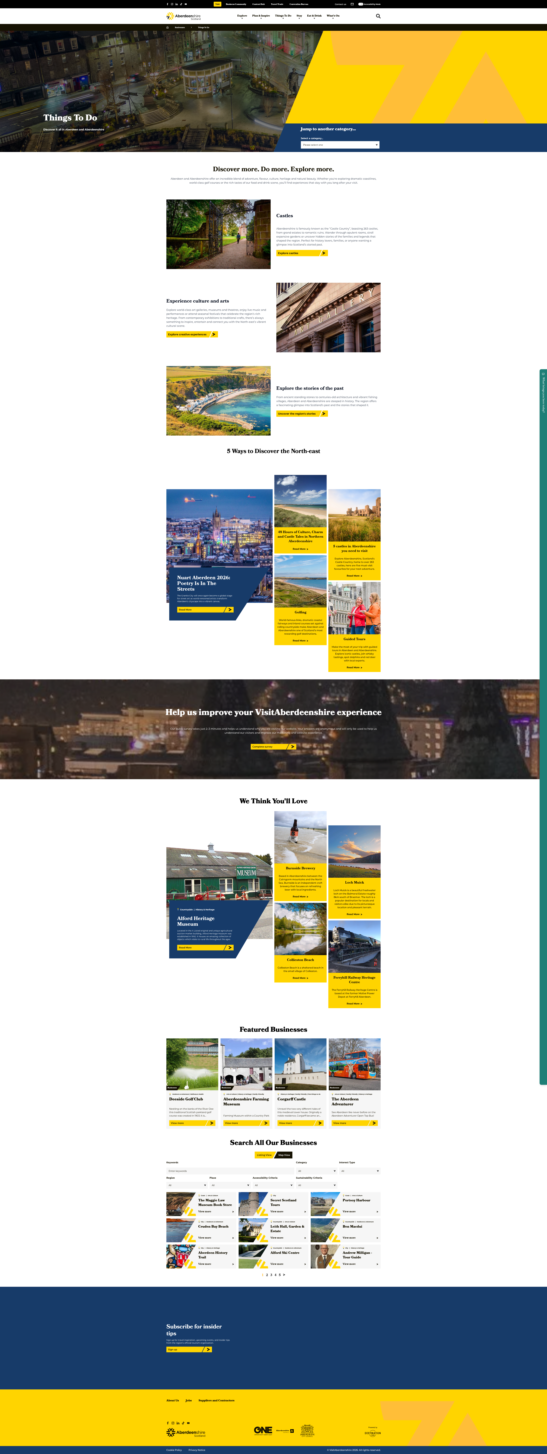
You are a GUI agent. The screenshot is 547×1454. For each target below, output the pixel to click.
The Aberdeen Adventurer (345, 1102)
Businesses (180, 27)
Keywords (172, 1162)
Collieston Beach (300, 960)
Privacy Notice (197, 1449)
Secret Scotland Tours (283, 1203)
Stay (299, 16)
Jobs (189, 1400)
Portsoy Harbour (356, 1200)
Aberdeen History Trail (212, 1255)
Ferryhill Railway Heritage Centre (354, 980)
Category (301, 1162)
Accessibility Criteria (265, 1177)
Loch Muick (354, 883)
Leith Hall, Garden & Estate (287, 1229)
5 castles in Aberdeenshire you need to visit (354, 549)
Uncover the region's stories (297, 413)
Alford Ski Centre (285, 1253)
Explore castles (288, 253)
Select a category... (312, 138)
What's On (333, 16)
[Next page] (284, 1275)
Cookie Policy (174, 1449)
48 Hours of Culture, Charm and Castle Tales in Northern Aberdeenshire (300, 537)
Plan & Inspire (261, 16)
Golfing (300, 613)
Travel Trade (277, 4)
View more (204, 1212)
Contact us (340, 4)
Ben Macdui (352, 1227)
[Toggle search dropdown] (378, 16)
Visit (217, 4)
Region (170, 1177)
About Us (172, 1400)
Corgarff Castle (291, 1099)
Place (213, 1177)
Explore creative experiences (187, 334)
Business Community (236, 4)
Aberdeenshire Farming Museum (246, 1102)
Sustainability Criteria (309, 1177)
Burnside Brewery (300, 868)
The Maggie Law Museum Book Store (215, 1203)
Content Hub (258, 4)
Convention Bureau (299, 4)
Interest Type (347, 1162)
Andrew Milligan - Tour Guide (357, 1255)
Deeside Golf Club (186, 1099)
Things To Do (283, 16)
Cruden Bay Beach (213, 1227)
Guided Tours (354, 639)
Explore (242, 16)
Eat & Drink (314, 16)
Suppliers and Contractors (216, 1400)
